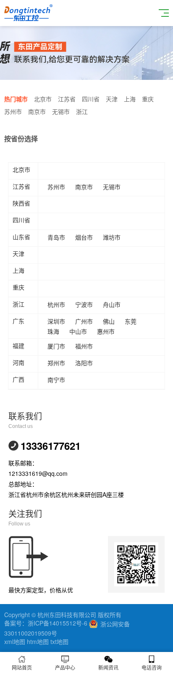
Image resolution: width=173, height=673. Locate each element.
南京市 (37, 111)
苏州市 (13, 111)
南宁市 (56, 379)
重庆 (148, 99)
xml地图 (14, 641)
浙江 (82, 111)
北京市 (43, 99)
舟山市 (112, 304)
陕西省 (21, 203)
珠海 (53, 331)
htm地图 (38, 641)
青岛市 (56, 237)
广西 (18, 379)
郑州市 (56, 363)
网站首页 (22, 667)
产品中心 (65, 667)
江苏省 (67, 99)
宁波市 (84, 304)
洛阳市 (84, 363)
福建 (18, 346)
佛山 (109, 321)
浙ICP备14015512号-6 (57, 623)
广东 (18, 321)
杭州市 (56, 304)
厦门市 (56, 346)
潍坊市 (112, 237)
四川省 (91, 99)
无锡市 (61, 111)
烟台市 (84, 237)
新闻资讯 (108, 667)
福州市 (84, 346)
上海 (130, 99)
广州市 (84, 321)
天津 (112, 99)
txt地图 (59, 641)
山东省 (21, 237)
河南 (18, 362)
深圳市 (56, 321)
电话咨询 (152, 667)
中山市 (78, 331)
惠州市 (106, 331)
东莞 (130, 321)
